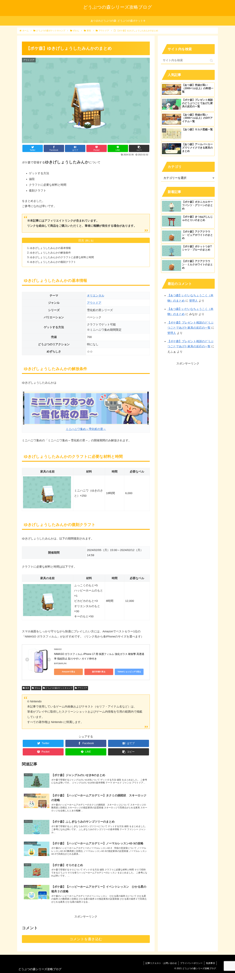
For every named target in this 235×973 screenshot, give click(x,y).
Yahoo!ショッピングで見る (129, 672)
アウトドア (94, 302)
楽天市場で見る (99, 672)
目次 (81, 240)
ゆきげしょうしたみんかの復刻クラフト (53, 261)
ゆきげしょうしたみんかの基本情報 (50, 247)
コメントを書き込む (86, 939)
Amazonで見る (68, 672)
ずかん (37, 688)
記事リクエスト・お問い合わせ (161, 963)
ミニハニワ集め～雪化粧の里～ (86, 429)
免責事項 (210, 963)
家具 (27, 688)
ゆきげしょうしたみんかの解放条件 (50, 252)
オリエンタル (95, 295)
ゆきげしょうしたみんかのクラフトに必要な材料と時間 (62, 257)
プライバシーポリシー (191, 963)
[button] (211, 60)
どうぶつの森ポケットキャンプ (58, 688)
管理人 (193, 300)
